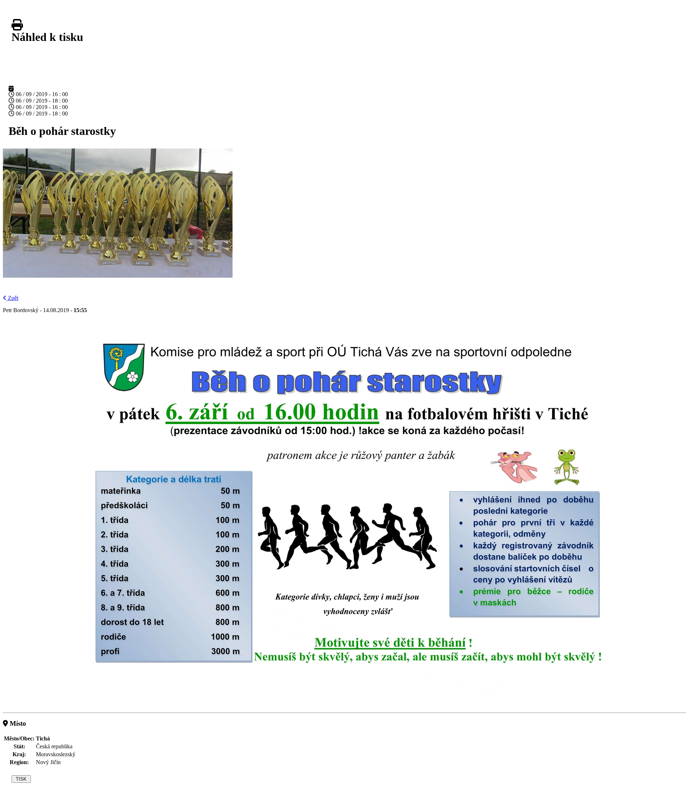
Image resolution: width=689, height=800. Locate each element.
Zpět (13, 298)
